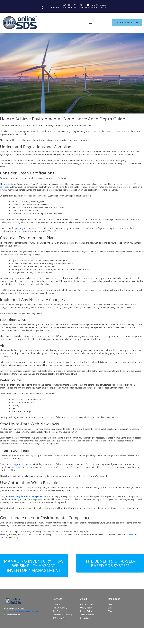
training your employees (20, 464)
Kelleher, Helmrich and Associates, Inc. (21, 612)
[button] (90, 22)
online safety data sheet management (25, 496)
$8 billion (53, 131)
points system (21, 228)
